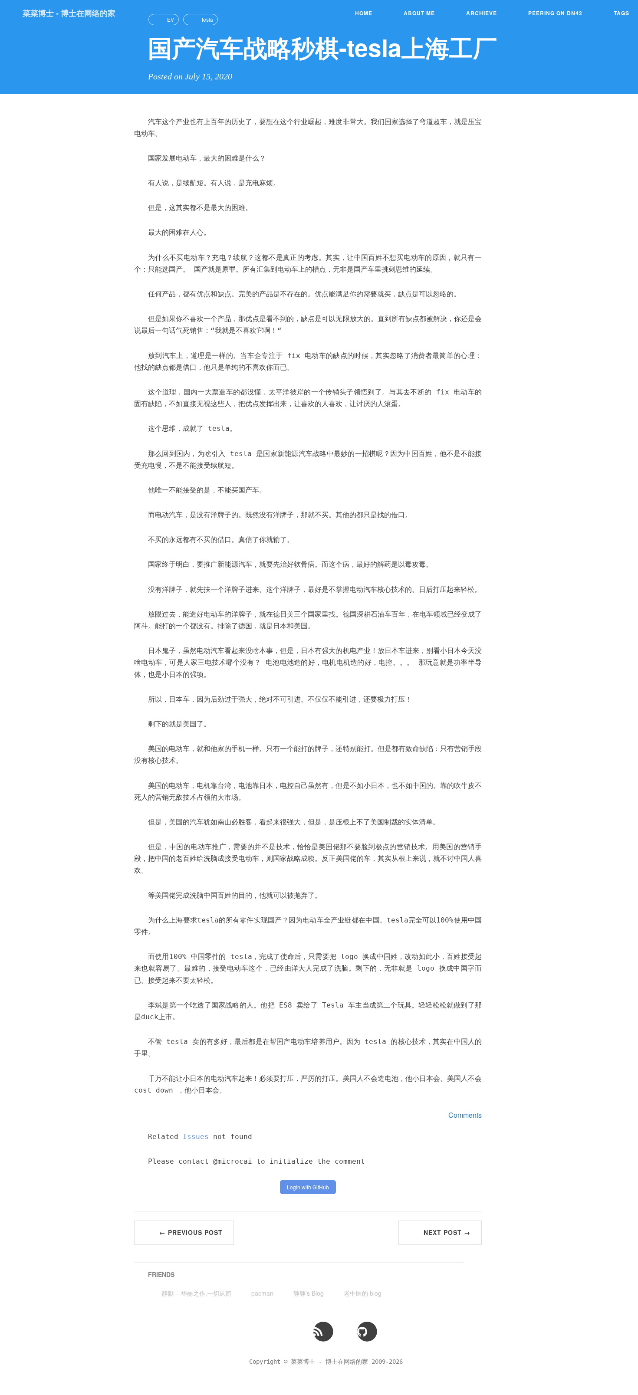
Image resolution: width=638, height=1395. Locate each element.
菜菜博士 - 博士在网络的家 (69, 13)
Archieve (481, 13)
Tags (621, 13)
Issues (196, 1136)
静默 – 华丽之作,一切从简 (196, 1293)
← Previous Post (191, 1232)
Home (363, 13)
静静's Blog (308, 1293)
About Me (419, 13)
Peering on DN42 (555, 13)
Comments (465, 1115)
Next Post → (447, 1232)
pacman (262, 1293)
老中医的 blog (362, 1293)
